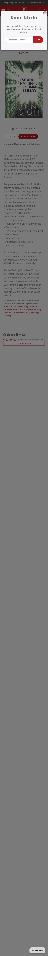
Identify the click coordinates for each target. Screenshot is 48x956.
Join (38, 39)
